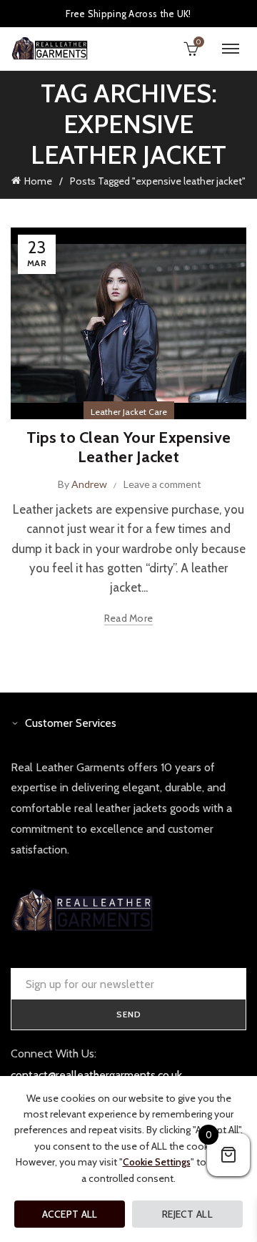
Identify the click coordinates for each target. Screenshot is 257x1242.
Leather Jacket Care (129, 411)
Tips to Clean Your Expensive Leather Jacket (128, 447)
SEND (128, 1014)
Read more (128, 618)
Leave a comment (162, 484)
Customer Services (70, 723)
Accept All (70, 1214)
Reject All (187, 1214)
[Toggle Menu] (230, 48)
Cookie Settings (157, 1161)
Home (38, 181)
